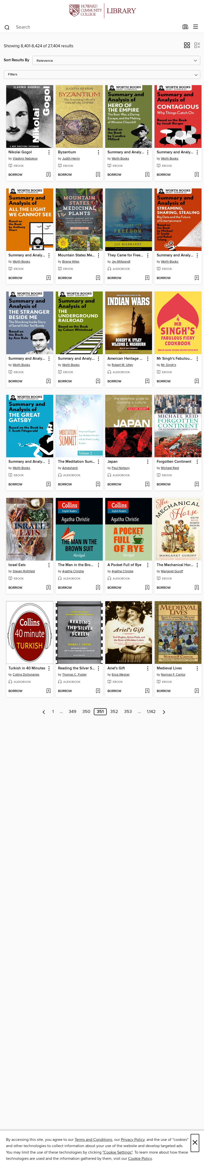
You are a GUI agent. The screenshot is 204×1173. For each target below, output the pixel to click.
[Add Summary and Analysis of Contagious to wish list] (197, 175)
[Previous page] (44, 712)
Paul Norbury (121, 468)
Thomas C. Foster (74, 675)
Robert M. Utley (122, 365)
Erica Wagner (121, 675)
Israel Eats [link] (17, 565)
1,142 (151, 711)
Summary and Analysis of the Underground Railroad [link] (77, 358)
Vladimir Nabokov (25, 159)
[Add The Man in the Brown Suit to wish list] (98, 588)
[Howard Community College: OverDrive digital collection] (102, 10)
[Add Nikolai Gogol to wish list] (48, 175)
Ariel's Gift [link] (116, 668)
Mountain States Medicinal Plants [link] (77, 255)
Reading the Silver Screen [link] (77, 668)
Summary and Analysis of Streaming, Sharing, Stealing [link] (176, 255)
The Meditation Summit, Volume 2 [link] (77, 462)
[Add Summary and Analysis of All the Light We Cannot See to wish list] (48, 278)
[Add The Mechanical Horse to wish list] (197, 588)
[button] (187, 46)
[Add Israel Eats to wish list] (48, 588)
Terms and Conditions (93, 1139)
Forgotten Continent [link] (174, 462)
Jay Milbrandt (121, 262)
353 (128, 711)
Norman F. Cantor (173, 675)
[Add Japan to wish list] (147, 484)
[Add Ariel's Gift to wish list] (147, 691)
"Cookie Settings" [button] (117, 1152)
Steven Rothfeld (24, 571)
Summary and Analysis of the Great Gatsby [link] (27, 462)
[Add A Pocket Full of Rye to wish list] (147, 588)
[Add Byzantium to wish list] (98, 175)
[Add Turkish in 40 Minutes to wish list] (48, 691)
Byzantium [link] (67, 152)
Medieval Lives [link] (169, 668)
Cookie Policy (140, 1158)
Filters (12, 74)
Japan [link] (112, 462)
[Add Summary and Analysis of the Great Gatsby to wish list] (48, 484)
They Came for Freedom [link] (126, 255)
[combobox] (91, 27)
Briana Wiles (70, 262)
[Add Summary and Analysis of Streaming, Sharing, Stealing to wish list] (197, 278)
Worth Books (120, 159)
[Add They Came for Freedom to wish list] (147, 278)
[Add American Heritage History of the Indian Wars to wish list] (147, 381)
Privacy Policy (133, 1139)
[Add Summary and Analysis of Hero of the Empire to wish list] (147, 175)
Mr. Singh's (168, 365)
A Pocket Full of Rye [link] (124, 565)
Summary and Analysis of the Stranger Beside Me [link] (27, 358)
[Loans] (185, 28)
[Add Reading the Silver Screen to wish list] (98, 691)
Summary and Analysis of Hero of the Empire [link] (126, 152)
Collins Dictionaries (26, 675)
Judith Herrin (71, 159)
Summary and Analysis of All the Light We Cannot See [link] (27, 255)
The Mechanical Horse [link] (175, 565)
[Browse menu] (195, 27)
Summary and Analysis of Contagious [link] (176, 152)
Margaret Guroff (172, 571)
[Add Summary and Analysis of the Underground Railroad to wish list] (98, 381)
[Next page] (164, 712)
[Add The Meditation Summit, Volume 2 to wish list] (98, 484)
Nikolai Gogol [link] (20, 152)
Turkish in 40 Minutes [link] (26, 668)
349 (72, 711)
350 (86, 711)
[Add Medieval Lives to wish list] (197, 691)
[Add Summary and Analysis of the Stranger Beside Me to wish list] (48, 381)
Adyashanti (70, 468)
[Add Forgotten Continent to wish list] (197, 484)
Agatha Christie (73, 571)
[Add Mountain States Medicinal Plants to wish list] (98, 278)
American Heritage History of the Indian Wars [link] (126, 358)
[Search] (7, 27)
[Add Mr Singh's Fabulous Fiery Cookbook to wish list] (197, 381)
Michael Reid (170, 468)
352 (114, 711)
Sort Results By (16, 60)
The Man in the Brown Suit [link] (77, 565)
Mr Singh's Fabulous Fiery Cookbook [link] (176, 358)
